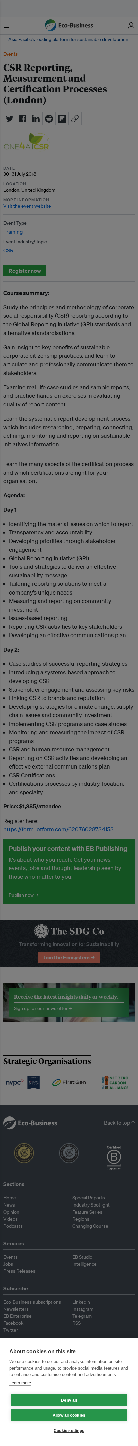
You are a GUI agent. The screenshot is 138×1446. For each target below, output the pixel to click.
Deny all (69, 1400)
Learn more (20, 1382)
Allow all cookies (69, 1415)
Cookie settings (69, 1430)
